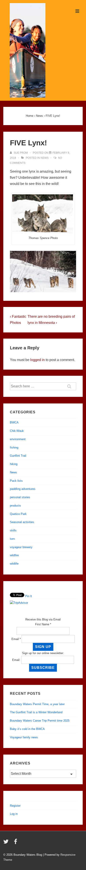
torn (12, 538)
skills (13, 530)
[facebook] (16, 843)
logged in (37, 360)
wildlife (14, 563)
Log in (14, 813)
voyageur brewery (21, 547)
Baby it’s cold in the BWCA (27, 729)
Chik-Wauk (17, 430)
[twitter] (7, 843)
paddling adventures (23, 489)
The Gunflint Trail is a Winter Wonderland (36, 712)
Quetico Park (18, 514)
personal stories (20, 497)
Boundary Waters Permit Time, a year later (37, 704)
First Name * (43, 624)
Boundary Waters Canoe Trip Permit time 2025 (39, 720)
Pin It (28, 596)
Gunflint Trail (18, 455)
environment (18, 439)
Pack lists (16, 480)
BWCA (14, 422)
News (45, 157)
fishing (14, 447)
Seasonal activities (22, 522)
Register (15, 805)
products (15, 505)
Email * (16, 639)
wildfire (14, 555)
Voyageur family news (24, 737)
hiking (13, 464)
